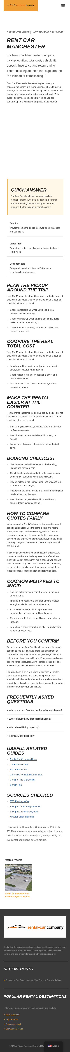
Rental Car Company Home (23, 759)
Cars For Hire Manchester (22, 780)
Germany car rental (14, 1029)
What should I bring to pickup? (24, 727)
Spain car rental (12, 1015)
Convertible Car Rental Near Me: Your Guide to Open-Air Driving (33, 980)
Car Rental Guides (19, 764)
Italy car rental (12, 1019)
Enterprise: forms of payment (24, 811)
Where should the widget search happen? (30, 719)
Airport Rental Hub (19, 769)
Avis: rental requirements (22, 817)
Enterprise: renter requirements (25, 806)
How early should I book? (21, 736)
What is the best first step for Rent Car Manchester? (35, 710)
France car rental (13, 1024)
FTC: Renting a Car (19, 801)
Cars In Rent (16, 785)
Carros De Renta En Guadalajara (26, 774)
